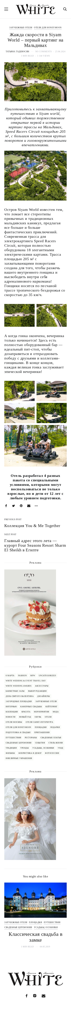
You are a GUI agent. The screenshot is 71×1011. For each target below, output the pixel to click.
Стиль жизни (55, 743)
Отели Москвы (14, 722)
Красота (26, 712)
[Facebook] (6, 505)
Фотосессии (52, 753)
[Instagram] (35, 996)
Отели (48, 717)
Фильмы (10, 753)
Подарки (55, 727)
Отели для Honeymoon (48, 27)
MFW (32, 675)
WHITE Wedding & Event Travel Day (26, 681)
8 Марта (10, 675)
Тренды (24, 748)
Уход (60, 748)
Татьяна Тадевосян (17, 51)
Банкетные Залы (15, 691)
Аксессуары (41, 686)
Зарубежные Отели (20, 27)
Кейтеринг (51, 706)
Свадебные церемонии (19, 743)
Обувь (38, 717)
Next (61, 915)
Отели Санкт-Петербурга (39, 722)
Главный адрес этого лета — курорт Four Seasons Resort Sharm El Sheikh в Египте (35, 545)
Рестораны (31, 738)
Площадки (41, 727)
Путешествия (13, 738)
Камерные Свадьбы (31, 706)
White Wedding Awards (18, 686)
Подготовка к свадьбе (18, 732)
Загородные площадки (19, 701)
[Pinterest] (21, 505)
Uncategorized (47, 675)
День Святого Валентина (20, 696)
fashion (22, 675)
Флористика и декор (29, 753)
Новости (11, 717)
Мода (56, 712)
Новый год (25, 717)
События (40, 743)
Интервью (11, 706)
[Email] (28, 505)
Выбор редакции (37, 691)
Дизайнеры (43, 696)
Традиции (11, 748)
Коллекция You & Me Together (32, 525)
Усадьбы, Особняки (43, 748)
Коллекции (12, 712)
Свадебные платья (50, 738)
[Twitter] (13, 505)
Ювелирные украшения (19, 758)
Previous (10, 915)
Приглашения (42, 732)
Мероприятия (41, 712)
